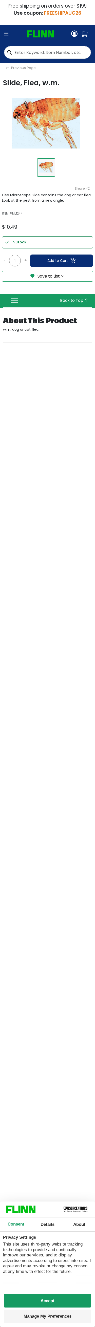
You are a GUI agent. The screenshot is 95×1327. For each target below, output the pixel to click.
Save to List (48, 276)
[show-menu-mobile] (6, 34)
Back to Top (72, 300)
